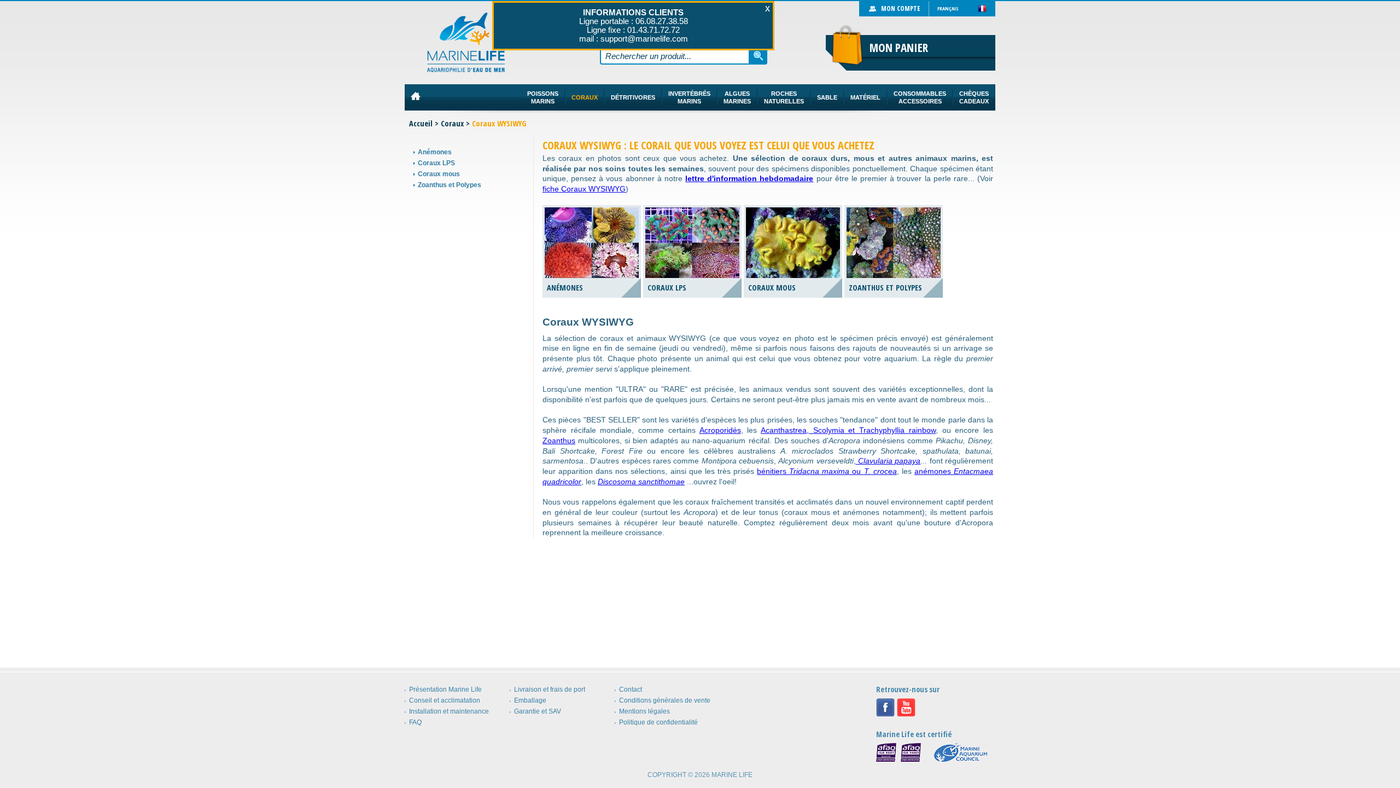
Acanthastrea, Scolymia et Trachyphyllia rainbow (848, 430)
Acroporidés (720, 430)
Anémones (435, 152)
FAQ (415, 722)
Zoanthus (558, 440)
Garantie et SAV (537, 711)
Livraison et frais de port (549, 689)
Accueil (421, 123)
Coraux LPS (436, 163)
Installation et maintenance (449, 711)
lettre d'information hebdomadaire (749, 178)
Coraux (452, 123)
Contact (630, 689)
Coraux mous (439, 174)
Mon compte (900, 8)
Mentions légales (644, 711)
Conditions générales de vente (664, 700)
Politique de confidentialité (658, 722)
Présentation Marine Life (445, 689)
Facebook (885, 707)
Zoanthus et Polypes (449, 185)
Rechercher (758, 56)
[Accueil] (466, 42)
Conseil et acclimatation (444, 700)
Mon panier (899, 47)
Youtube (906, 707)
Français (948, 8)
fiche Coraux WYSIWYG (584, 188)
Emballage (530, 700)
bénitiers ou (827, 471)
